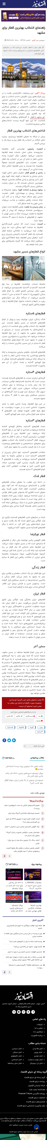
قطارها (21, 727)
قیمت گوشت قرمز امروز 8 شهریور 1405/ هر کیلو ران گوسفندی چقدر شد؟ (22, 820)
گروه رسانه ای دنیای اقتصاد (34, 1077)
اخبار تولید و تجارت (35, 1059)
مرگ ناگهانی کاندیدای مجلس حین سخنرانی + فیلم (22, 827)
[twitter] (28, 1012)
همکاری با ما (38, 1032)
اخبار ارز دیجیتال (36, 1063)
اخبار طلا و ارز (38, 1048)
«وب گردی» (21, 700)
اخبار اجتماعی (17, 1059)
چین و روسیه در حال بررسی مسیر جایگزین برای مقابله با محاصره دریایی (23, 935)
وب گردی (35, 40)
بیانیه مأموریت (37, 1035)
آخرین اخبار (37, 920)
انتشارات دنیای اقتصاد (36, 1098)
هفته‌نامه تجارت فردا (37, 1089)
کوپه (31, 727)
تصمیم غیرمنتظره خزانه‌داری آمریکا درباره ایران (23, 813)
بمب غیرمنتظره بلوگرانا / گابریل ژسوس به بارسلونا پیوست (25, 966)
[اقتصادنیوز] (23, 996)
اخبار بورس (38, 1052)
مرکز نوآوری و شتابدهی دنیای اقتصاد (31, 1106)
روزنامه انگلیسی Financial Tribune (32, 1093)
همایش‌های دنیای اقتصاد (35, 1102)
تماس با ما (39, 1028)
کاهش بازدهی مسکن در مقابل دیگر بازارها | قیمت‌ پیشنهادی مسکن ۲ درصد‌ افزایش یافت (22, 849)
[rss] (14, 1012)
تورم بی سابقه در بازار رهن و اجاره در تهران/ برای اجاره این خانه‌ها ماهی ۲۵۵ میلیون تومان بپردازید (24, 958)
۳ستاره (40, 732)
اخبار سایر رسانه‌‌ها (15, 1063)
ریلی (41, 727)
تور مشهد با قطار (37, 117)
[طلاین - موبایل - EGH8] (23, 15)
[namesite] (39, 4)
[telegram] (19, 1012)
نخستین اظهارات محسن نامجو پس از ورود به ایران (25, 952)
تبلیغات (40, 1024)
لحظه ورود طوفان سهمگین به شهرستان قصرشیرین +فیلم (24, 927)
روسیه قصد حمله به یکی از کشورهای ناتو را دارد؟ (25, 941)
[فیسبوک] (4, 740)
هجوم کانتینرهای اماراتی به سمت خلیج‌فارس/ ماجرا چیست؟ (22, 807)
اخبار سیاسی (17, 1048)
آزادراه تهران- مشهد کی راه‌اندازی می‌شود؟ (28, 947)
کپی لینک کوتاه (39, 746)
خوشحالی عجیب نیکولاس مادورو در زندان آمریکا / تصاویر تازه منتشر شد (22, 834)
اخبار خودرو (38, 1056)
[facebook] (33, 1012)
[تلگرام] (14, 740)
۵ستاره (10, 727)
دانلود (6, 278)
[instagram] (23, 1012)
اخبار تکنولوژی (16, 1056)
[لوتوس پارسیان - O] (23, 1137)
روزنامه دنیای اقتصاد (37, 1081)
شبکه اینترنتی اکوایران (36, 1085)
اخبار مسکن (17, 1052)
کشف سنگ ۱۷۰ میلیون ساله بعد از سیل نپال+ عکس (23, 842)
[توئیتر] (9, 740)
